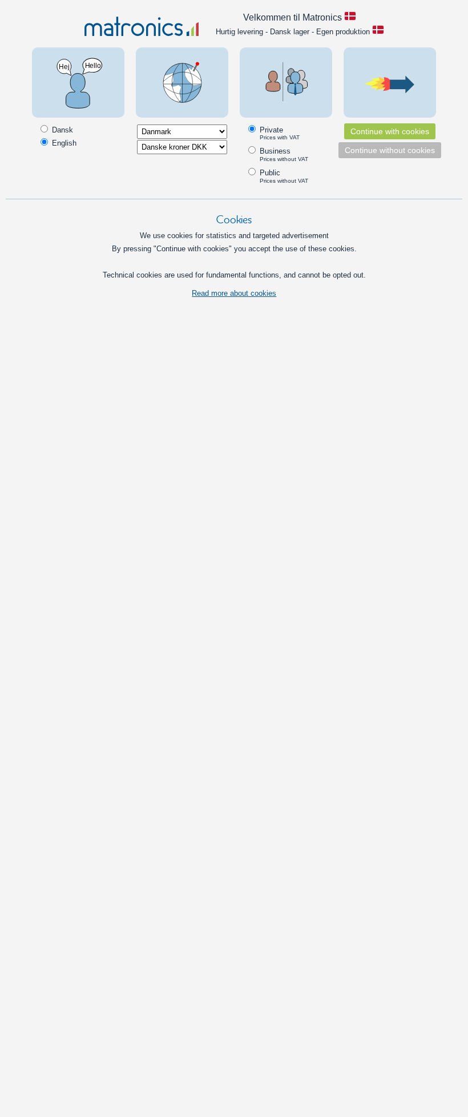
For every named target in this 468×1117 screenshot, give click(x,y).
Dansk (61, 130)
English (63, 143)
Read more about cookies (234, 293)
